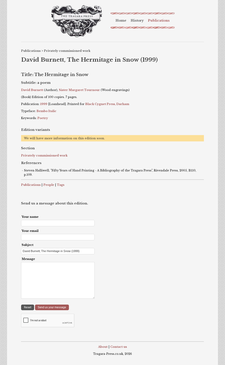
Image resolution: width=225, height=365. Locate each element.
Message (28, 259)
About (103, 346)
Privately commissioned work (67, 51)
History (137, 20)
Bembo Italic (46, 111)
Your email (30, 231)
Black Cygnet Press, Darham (107, 104)
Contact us (118, 346)
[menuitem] (120, 20)
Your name (30, 217)
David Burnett (32, 90)
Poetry (42, 118)
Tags (60, 185)
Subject (27, 245)
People (48, 185)
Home (120, 20)
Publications (159, 20)
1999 (43, 104)
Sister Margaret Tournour (79, 90)
